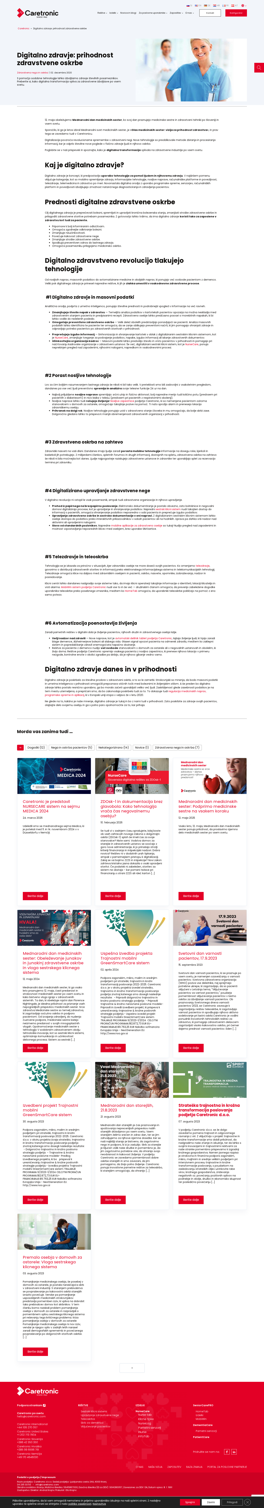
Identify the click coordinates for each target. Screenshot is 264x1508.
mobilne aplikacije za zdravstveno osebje (136, 525)
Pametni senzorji (149, 1428)
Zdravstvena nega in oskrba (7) (177, 747)
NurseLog (144, 1423)
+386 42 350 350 (27, 1442)
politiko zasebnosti (79, 1504)
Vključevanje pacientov (95, 1426)
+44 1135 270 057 (27, 1427)
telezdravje (203, 566)
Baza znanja (194, 1467)
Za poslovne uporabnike (152, 12)
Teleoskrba (88, 1419)
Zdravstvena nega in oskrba (32, 72)
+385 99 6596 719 (28, 1449)
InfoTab (143, 1436)
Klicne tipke (146, 1419)
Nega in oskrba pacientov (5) (71, 747)
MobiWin (201, 1419)
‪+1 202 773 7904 (26, 1435)
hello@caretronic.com (31, 1416)
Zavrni (211, 1502)
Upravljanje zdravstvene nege (100, 1415)
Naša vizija (155, 1467)
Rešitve (101, 12)
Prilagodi (232, 1502)
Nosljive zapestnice (122, 401)
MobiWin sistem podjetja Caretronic (83, 587)
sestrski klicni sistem (168, 509)
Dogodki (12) (36, 747)
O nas (188, 12)
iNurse (142, 1432)
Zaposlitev (175, 12)
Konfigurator (236, 12)
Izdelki (112, 12)
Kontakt (210, 12)
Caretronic (23, 28)
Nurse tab (145, 1415)
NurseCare (61, 337)
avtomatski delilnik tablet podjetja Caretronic (143, 638)
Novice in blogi (128, 12)
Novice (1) (142, 747)
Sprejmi (190, 1502)
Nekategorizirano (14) (113, 747)
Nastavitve (99, 1503)
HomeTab (131, 591)
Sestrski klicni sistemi (94, 1411)
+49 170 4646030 (27, 1457)
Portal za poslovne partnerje (227, 1467)
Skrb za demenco (92, 1423)
